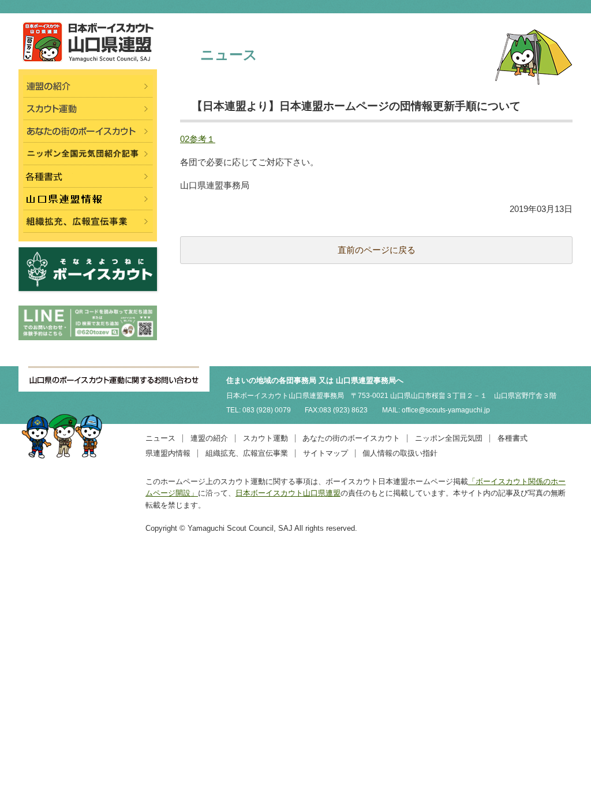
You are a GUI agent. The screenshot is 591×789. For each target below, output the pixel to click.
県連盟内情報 (167, 453)
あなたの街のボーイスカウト (351, 438)
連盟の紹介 (209, 438)
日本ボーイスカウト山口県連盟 (288, 493)
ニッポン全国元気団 (448, 438)
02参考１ (197, 139)
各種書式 (513, 438)
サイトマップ (325, 453)
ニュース (160, 438)
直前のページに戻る (377, 250)
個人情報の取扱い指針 (399, 453)
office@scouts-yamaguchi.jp (446, 410)
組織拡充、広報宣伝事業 (246, 453)
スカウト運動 (265, 438)
